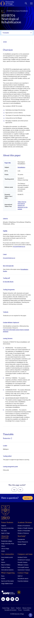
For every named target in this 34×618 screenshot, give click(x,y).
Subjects (3, 525)
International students (7, 569)
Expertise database (23, 581)
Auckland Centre (22, 557)
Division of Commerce (24, 525)
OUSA (3, 551)
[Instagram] (12, 599)
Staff (2, 559)
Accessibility (26, 610)
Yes (14, 489)
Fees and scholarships (7, 528)
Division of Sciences (23, 533)
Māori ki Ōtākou (5, 564)
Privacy (20, 610)
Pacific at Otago (5, 567)
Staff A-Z (20, 576)
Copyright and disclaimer (10, 610)
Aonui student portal (7, 557)
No (20, 489)
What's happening (8, 573)
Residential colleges (6, 541)
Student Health (22, 544)
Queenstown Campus (24, 569)
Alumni (3, 562)
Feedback (18, 608)
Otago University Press (7, 543)
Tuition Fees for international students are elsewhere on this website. (22, 205)
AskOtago (27, 498)
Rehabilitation (21, 167)
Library (3, 546)
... (4, 11)
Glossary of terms (26, 608)
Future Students (7, 522)
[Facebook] (8, 599)
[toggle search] (26, 3)
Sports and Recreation (7, 581)
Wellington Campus (23, 564)
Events (3, 578)
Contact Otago (23, 573)
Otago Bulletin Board (7, 583)
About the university (5, 537)
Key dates (4, 530)
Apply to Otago (5, 533)
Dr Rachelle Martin (8, 281)
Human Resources (23, 541)
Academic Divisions (25, 522)
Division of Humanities (24, 530)
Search (12, 608)
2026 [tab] (5, 42)
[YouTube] (17, 599)
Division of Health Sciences (25, 528)
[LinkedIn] (3, 599)
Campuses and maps (25, 554)
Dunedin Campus (22, 562)
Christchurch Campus (24, 559)
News (2, 576)
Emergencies (21, 539)
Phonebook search (23, 578)
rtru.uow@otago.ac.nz (19, 246)
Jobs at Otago (5, 548)
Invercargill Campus (23, 567)
